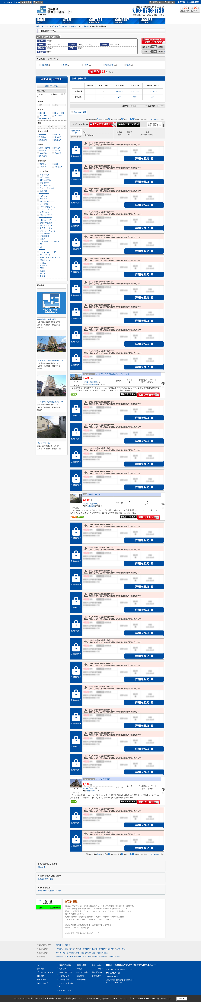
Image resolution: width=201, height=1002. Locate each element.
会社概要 (40, 969)
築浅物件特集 (64, 980)
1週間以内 (58, 167)
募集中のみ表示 (79, 112)
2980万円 (119, 91)
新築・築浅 (81, 965)
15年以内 (58, 153)
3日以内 (42, 167)
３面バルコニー (45, 212)
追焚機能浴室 (45, 234)
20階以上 (43, 268)
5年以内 (42, 151)
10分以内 (58, 137)
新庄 (123, 949)
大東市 (89, 506)
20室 (135, 97)
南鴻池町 (86, 949)
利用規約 (40, 976)
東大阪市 (90, 384)
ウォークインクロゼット (49, 241)
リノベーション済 (46, 188)
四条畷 (46, 65)
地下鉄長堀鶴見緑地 (71, 953)
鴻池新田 (111, 65)
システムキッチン (46, 225)
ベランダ (43, 196)
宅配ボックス (45, 260)
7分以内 (42, 137)
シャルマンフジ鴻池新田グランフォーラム (112, 374)
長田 (90, 957)
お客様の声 (96, 976)
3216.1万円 (134, 91)
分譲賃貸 (80, 976)
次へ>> (156, 119)
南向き (42, 273)
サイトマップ (42, 980)
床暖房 (42, 239)
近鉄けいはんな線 (88, 953)
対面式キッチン (45, 228)
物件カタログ (42, 983)
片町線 (85, 382)
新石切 (117, 957)
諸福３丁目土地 (94, 494)
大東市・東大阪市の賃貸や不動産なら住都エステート (132, 965)
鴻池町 (95, 384)
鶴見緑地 (102, 957)
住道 (87, 65)
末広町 (94, 949)
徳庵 (129, 65)
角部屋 (42, 276)
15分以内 (43, 140)
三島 (118, 949)
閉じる (181, 999)
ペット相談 (44, 175)
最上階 (42, 271)
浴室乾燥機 (44, 236)
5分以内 (57, 134)
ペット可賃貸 (82, 972)
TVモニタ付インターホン (49, 257)
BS (40, 247)
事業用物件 (81, 980)
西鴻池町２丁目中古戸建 (47, 319)
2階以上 (42, 263)
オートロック (45, 255)
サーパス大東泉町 (103, 779)
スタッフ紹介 (97, 969)
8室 (153, 97)
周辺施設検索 (97, 972)
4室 (119, 97)
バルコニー (44, 199)
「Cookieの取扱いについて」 (146, 999)
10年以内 (43, 153)
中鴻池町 (59, 949)
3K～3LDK (58, 116)
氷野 (79, 949)
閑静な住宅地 (45, 180)
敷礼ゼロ (80, 969)
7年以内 (57, 151)
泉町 (93, 791)
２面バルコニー (45, 209)
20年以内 (43, 156)
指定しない (43, 164)
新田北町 (111, 949)
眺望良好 (43, 191)
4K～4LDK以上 (45, 118)
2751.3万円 (152, 91)
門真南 (58, 891)
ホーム (39, 965)
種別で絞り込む (51, 86)
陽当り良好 (44, 177)
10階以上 (43, 266)
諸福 (93, 506)
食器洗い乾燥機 (45, 223)
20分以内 (58, 140)
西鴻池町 (102, 949)
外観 (73, 131)
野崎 (66, 65)
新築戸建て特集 (65, 990)
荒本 (84, 957)
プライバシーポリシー (46, 972)
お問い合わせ (97, 965)
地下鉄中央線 (102, 953)
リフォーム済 (45, 185)
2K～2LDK (43, 116)
